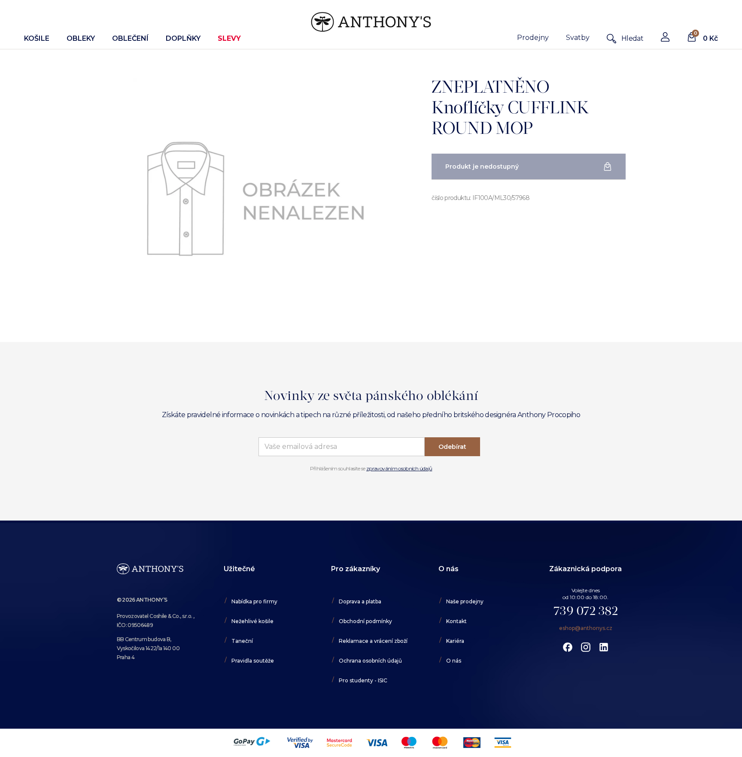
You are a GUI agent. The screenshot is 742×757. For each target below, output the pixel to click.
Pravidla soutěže (252, 660)
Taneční (242, 641)
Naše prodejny (465, 601)
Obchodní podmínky (365, 621)
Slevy (229, 38)
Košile (36, 38)
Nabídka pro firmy (254, 601)
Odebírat (452, 447)
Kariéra (455, 641)
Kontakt (456, 621)
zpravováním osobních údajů (399, 468)
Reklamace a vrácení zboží (373, 641)
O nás (453, 660)
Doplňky (183, 38)
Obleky (81, 38)
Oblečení (130, 38)
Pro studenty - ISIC (363, 680)
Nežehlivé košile (252, 621)
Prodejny (533, 37)
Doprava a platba (360, 601)
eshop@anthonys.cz (585, 628)
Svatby (578, 37)
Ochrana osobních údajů (370, 660)
